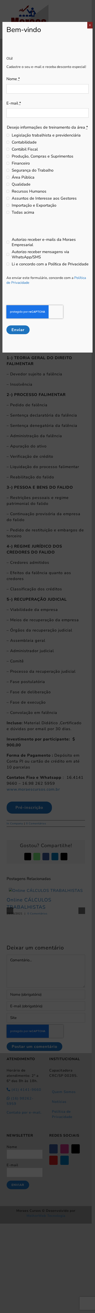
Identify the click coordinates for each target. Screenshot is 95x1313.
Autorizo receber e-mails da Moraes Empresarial (44, 242)
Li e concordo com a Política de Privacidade (50, 264)
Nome (13, 79)
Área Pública (23, 177)
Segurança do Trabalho (32, 170)
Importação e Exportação (34, 205)
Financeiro (21, 163)
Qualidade (21, 184)
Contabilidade (24, 142)
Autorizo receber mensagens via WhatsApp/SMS (40, 254)
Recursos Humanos (29, 191)
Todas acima (23, 212)
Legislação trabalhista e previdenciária (46, 135)
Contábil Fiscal (25, 149)
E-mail (13, 103)
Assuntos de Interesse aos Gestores (44, 198)
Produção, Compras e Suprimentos (42, 156)
